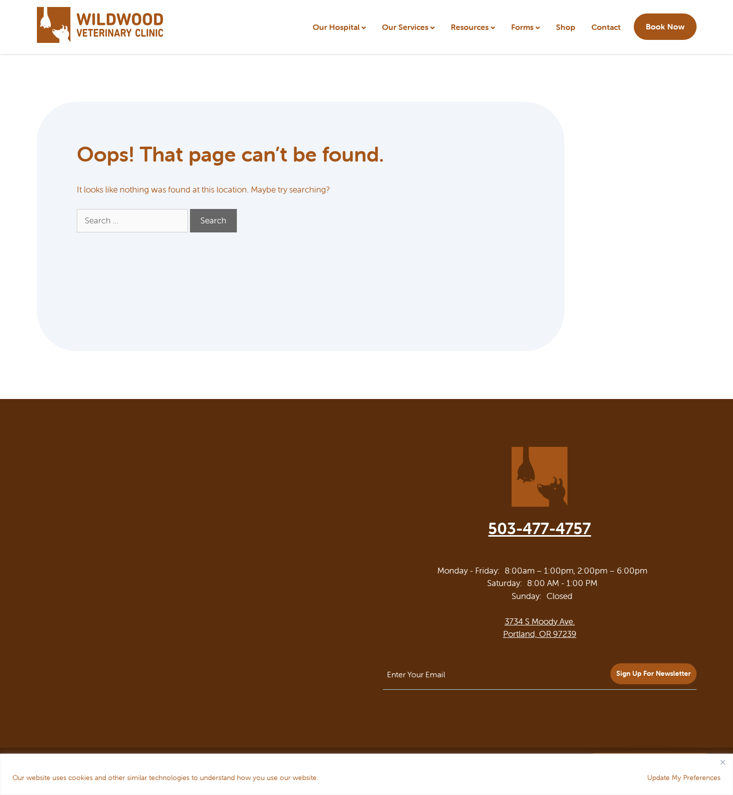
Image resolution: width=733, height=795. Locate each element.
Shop (565, 27)
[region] (366, 774)
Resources (470, 27)
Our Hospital (336, 27)
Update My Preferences (684, 777)
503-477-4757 (539, 528)
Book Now (665, 26)
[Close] (723, 762)
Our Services (405, 27)
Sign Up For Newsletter (653, 673)
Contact (606, 27)
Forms (522, 27)
